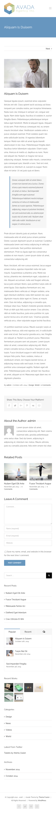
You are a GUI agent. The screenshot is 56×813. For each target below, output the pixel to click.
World (37, 385)
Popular (12, 632)
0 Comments (46, 385)
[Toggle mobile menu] (50, 8)
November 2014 (13, 769)
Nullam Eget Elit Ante (14, 483)
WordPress (42, 800)
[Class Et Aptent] (18, 697)
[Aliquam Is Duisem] (9, 639)
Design (31, 385)
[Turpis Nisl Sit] (9, 652)
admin (9, 385)
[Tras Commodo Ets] (8, 697)
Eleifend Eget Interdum (16, 612)
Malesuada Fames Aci (15, 606)
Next (48, 49)
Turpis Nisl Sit (21, 651)
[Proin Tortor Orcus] (38, 687)
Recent (28, 632)
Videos (9, 730)
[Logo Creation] (28, 687)
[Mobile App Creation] (18, 687)
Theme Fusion (44, 797)
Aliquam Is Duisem (23, 639)
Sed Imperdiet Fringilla (16, 664)
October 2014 (12, 776)
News (8, 723)
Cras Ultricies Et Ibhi (15, 619)
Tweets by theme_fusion (15, 753)
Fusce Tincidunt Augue (40, 483)
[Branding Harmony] (8, 687)
